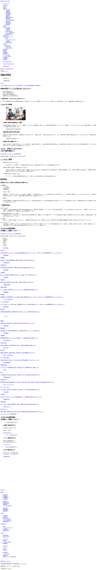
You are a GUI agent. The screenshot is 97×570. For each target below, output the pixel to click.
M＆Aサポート (9, 48)
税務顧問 (8, 11)
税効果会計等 (9, 42)
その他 (4, 43)
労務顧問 (8, 28)
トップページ (6, 3)
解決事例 (5, 49)
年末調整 (8, 14)
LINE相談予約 (17, 153)
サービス (5, 5)
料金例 (4, 50)
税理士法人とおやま (5, 1)
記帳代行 (8, 16)
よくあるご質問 (7, 56)
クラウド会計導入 (10, 20)
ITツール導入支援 (10, 32)
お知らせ (5, 545)
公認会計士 (5, 35)
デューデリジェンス (10, 39)
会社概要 (5, 52)
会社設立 (8, 10)
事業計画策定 (9, 17)
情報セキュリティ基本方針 (9, 556)
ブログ (4, 548)
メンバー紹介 (6, 55)
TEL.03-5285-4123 (7, 432)
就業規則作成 (9, 34)
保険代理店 (8, 46)
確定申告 (8, 21)
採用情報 (5, 59)
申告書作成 (8, 13)
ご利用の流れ (37, 85)
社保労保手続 (9, 31)
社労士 (4, 25)
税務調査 (8, 18)
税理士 (4, 7)
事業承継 (8, 24)
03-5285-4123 (3, 68)
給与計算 (8, 29)
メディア (5, 547)
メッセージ (5, 539)
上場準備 (8, 41)
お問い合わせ (6, 66)
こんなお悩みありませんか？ (7, 85)
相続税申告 (8, 22)
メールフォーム (10, 153)
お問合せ (5, 550)
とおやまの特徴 (18, 85)
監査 (7, 38)
